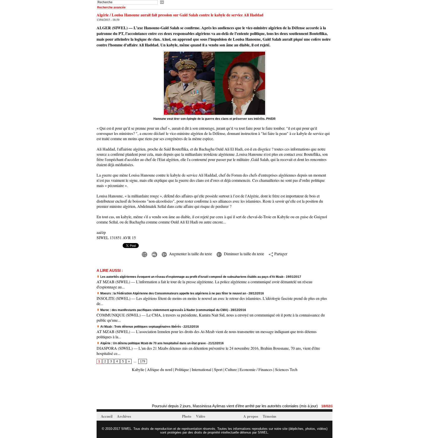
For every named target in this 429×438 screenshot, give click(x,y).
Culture (231, 369)
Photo (187, 416)
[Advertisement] (155, 388)
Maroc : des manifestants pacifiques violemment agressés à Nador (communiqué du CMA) (164, 310)
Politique (182, 369)
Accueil (107, 416)
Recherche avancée (111, 7)
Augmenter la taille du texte (190, 253)
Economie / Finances (256, 369)
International (201, 369)
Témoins (269, 416)
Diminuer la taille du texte (243, 253)
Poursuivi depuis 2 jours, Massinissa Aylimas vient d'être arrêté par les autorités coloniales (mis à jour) (226, 406)
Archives (124, 416)
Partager (280, 253)
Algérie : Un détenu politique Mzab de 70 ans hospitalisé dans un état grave (153, 343)
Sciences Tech (286, 369)
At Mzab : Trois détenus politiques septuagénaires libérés (140, 326)
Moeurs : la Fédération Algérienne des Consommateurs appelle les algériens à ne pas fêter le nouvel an (173, 293)
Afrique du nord (159, 369)
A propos (251, 416)
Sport (218, 369)
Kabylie (138, 369)
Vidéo (200, 416)
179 (142, 361)
